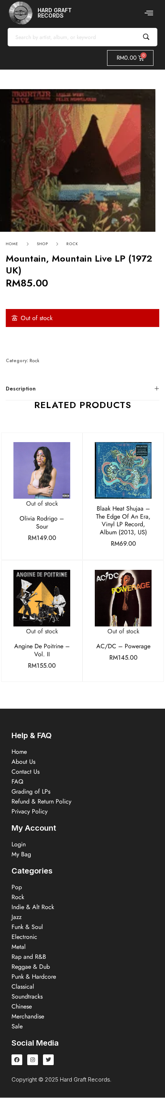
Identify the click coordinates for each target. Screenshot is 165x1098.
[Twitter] (48, 1059)
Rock (72, 244)
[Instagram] (32, 1059)
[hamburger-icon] (148, 13)
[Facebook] (17, 1059)
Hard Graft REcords (55, 13)
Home (12, 244)
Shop (42, 244)
